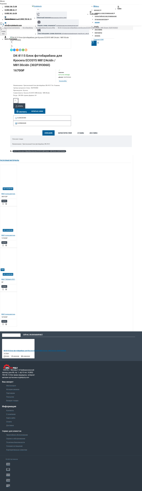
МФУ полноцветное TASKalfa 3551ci (8, 235)
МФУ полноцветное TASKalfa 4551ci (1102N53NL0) (8, 194)
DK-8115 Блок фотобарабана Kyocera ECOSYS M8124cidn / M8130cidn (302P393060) (39, 151)
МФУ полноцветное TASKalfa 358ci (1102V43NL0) (8, 314)
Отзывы (80, 133)
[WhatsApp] (23, 50)
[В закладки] (3, 203)
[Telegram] (20, 50)
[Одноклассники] (17, 50)
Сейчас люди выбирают (33, 334)
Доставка (93, 133)
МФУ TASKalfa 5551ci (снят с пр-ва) (8, 279)
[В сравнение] (6, 203)
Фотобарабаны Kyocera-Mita (45, 28)
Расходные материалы (12, 28)
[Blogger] (26, 50)
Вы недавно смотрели (11, 334)
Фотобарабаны (28, 28)
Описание (48, 133)
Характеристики (65, 133)
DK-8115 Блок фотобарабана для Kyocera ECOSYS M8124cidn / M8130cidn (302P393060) (88, 28)
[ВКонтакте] (14, 50)
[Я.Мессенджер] (11, 50)
